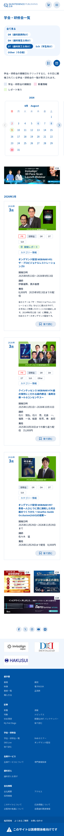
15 (51, 130)
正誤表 (37, 690)
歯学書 (7, 676)
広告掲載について (42, 804)
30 (12, 149)
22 (51, 136)
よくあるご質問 (21, 820)
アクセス (38, 791)
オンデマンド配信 (42, 742)
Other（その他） (17, 52)
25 (25, 143)
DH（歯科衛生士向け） (20, 40)
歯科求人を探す (11, 776)
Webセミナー (40, 738)
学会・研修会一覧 (12, 738)
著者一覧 (8, 690)
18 (25, 136)
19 (31, 136)
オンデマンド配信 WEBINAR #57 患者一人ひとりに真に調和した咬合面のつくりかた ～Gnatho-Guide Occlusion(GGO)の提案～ (37, 510)
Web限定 (8, 718)
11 (25, 130)
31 (18, 149)
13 (38, 130)
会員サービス (10, 756)
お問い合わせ (37, 820)
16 (12, 136)
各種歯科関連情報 (42, 808)
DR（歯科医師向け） (18, 34)
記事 (6, 704)
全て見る (11, 28)
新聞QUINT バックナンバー (46, 718)
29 (51, 143)
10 (18, 130)
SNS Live (7, 742)
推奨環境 (8, 820)
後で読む (38, 723)
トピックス (39, 714)
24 (18, 143)
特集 (6, 714)
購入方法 (8, 695)
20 (38, 136)
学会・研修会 (10, 732)
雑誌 (36, 682)
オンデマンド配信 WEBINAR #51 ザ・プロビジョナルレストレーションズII (37, 263)
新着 (6, 710)
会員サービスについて (14, 761)
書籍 (6, 682)
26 (31, 143)
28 (44, 143)
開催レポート (31, 247)
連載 (36, 710)
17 (18, 136)
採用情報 (8, 795)
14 (44, 130)
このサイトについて (13, 804)
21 (44, 136)
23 (12, 143)
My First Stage (10, 723)
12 (31, 130)
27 (38, 143)
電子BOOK (39, 686)
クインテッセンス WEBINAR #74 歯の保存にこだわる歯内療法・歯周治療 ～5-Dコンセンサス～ (37, 394)
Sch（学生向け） (45, 46)
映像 (6, 686)
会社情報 (8, 785)
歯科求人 (8, 770)
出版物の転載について (14, 808)
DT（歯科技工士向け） (20, 46)
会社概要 (8, 791)
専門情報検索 (40, 761)
